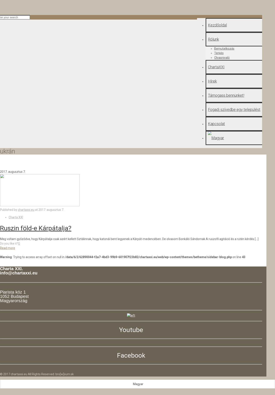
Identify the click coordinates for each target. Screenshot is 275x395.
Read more (7, 248)
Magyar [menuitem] (138, 384)
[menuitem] (137, 384)
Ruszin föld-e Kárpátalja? (35, 228)
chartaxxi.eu (26, 209)
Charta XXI (16, 217)
